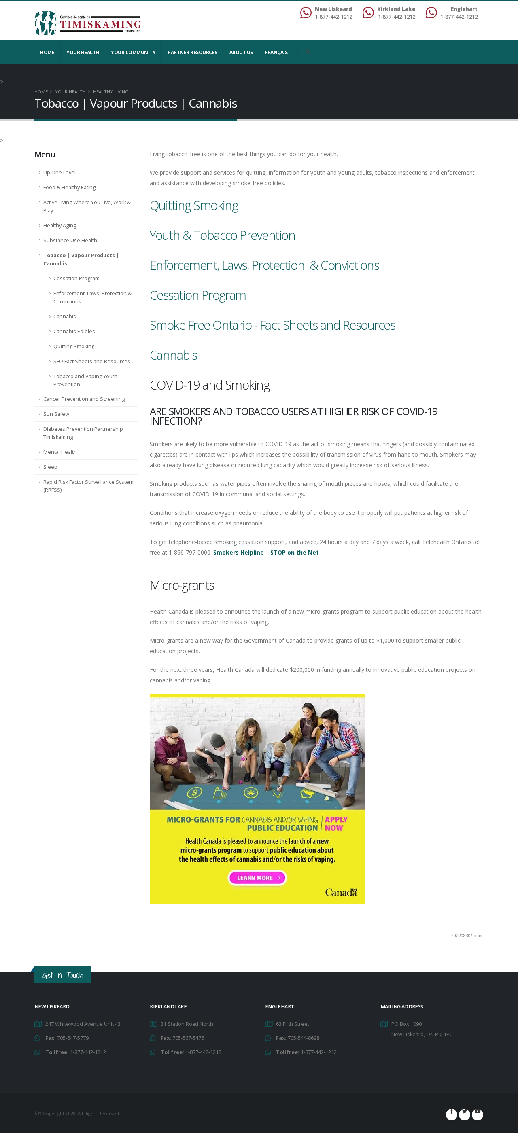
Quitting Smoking (73, 346)
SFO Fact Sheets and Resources (91, 361)
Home (47, 52)
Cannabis (64, 316)
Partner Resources (192, 52)
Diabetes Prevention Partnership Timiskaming (83, 433)
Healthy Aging (59, 225)
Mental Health (60, 452)
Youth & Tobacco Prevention (222, 235)
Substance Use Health (70, 240)
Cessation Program (76, 278)
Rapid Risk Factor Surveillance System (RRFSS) (88, 485)
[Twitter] (464, 1114)
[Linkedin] (477, 1114)
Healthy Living (111, 92)
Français (276, 52)
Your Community (133, 52)
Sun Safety (56, 414)
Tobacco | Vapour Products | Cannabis (81, 259)
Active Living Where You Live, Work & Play (87, 206)
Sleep (50, 467)
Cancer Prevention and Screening (84, 399)
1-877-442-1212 (88, 1052)
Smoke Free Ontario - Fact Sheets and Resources (272, 324)
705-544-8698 (303, 1038)
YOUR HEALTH (82, 52)
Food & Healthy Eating (69, 187)
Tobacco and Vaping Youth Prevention (85, 380)
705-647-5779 (73, 1038)
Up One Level (59, 172)
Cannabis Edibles (74, 331)
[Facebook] (451, 1114)
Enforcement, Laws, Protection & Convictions (92, 297)
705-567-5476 (188, 1038)
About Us (241, 52)
